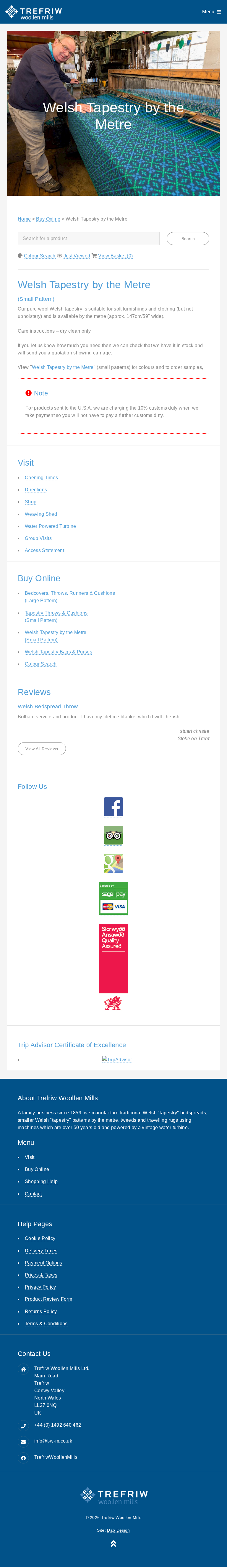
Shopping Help (41, 1181)
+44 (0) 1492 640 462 (57, 1425)
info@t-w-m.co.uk (53, 1440)
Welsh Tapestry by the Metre (63, 367)
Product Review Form (48, 1299)
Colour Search (40, 255)
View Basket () (115, 255)
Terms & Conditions (46, 1323)
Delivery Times (41, 1250)
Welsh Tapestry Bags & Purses (58, 651)
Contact (33, 1193)
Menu (208, 11)
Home (24, 218)
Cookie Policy (40, 1238)
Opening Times (41, 477)
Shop (30, 501)
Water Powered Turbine (50, 526)
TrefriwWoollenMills (55, 1457)
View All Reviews (41, 748)
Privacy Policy (40, 1287)
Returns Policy (41, 1311)
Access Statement (44, 550)
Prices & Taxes (41, 1274)
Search (188, 238)
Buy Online (48, 218)
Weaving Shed (41, 514)
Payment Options (43, 1262)
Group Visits (38, 538)
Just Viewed (77, 255)
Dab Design (118, 1530)
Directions (36, 489)
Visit (30, 1157)
